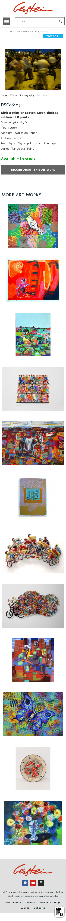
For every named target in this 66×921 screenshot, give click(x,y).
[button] (7, 21)
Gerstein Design (50, 902)
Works (13, 95)
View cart (53, 35)
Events (25, 907)
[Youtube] (33, 883)
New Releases (14, 902)
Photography (27, 95)
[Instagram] (41, 883)
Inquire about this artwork (33, 170)
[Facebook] (25, 883)
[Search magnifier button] (60, 21)
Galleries (40, 907)
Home (4, 95)
